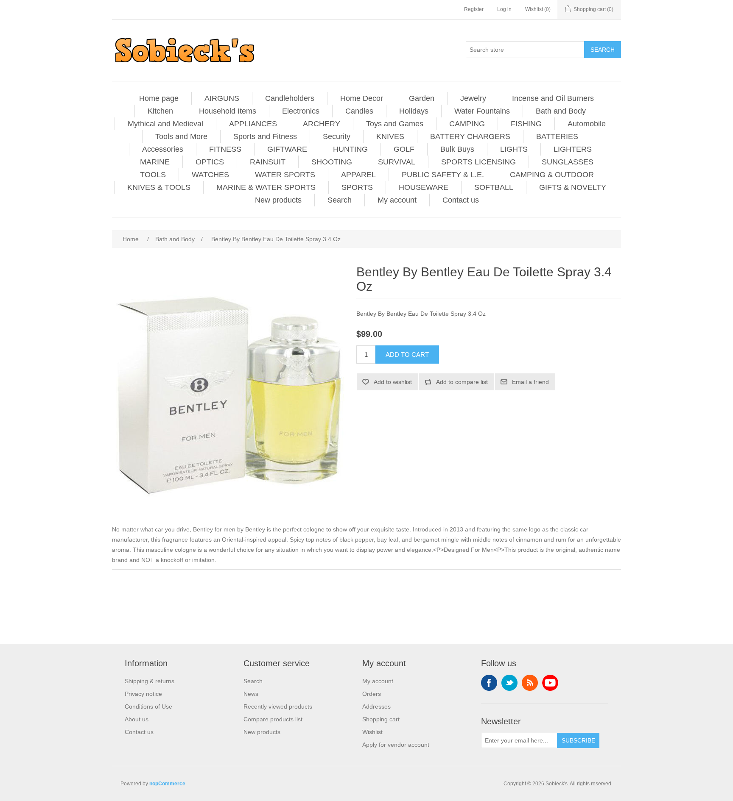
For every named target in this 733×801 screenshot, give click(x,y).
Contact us (460, 200)
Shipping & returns (149, 681)
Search (339, 200)
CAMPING (467, 124)
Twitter (509, 683)
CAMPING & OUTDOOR (552, 174)
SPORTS (357, 187)
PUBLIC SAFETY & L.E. (443, 174)
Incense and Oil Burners (553, 98)
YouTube (550, 683)
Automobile (587, 124)
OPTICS (210, 162)
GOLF (404, 149)
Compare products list (272, 719)
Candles (359, 111)
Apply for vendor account (395, 744)
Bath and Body (561, 111)
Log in (504, 9)
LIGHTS (514, 149)
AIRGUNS (221, 98)
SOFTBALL (493, 187)
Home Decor (361, 98)
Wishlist (372, 732)
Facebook (489, 683)
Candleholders (289, 98)
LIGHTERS (573, 149)
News (250, 693)
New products (278, 200)
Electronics (300, 111)
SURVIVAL (396, 162)
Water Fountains (482, 111)
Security (336, 136)
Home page (159, 98)
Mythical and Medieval (165, 124)
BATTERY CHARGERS (470, 136)
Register (474, 9)
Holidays (413, 111)
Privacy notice (143, 693)
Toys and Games (394, 124)
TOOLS (153, 174)
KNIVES (390, 136)
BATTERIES (557, 136)
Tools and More (181, 136)
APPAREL (358, 174)
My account (397, 200)
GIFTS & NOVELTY (572, 187)
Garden (421, 98)
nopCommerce (167, 784)
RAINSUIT (267, 162)
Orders (371, 693)
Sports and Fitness (265, 136)
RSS (530, 683)
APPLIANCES (253, 124)
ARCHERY (321, 124)
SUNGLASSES (567, 162)
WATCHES (210, 174)
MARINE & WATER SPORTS (266, 187)
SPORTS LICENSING (478, 162)
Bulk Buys (457, 149)
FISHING (526, 124)
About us (136, 719)
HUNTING (350, 149)
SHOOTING (331, 162)
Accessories (162, 149)
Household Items (227, 111)
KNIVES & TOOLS (158, 187)
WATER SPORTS (285, 174)
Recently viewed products (277, 706)
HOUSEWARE (423, 187)
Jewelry (473, 98)
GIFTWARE (287, 149)
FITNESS (225, 149)
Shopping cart (381, 719)
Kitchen (160, 111)
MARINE (155, 162)
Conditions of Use (148, 706)
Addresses (376, 706)
